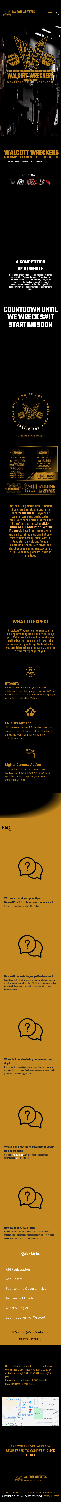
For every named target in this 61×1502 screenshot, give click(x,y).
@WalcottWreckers (32, 1338)
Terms (55, 1496)
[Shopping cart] (57, 13)
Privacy (46, 1496)
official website (17, 1155)
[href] (30, 1411)
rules (18, 1158)
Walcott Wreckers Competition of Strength (30, 1492)
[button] (50, 13)
